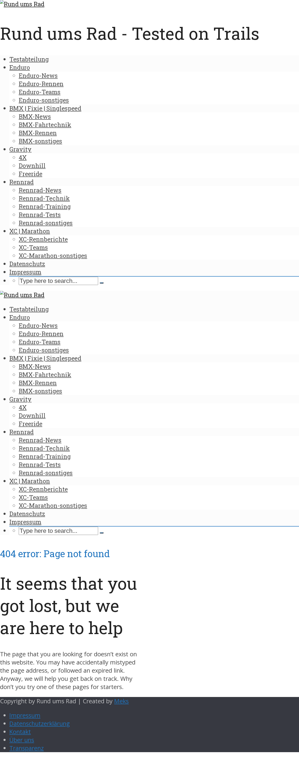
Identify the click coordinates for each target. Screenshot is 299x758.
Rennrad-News (40, 190)
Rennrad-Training (45, 206)
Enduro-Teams (40, 92)
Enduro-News (38, 75)
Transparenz (26, 748)
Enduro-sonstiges (44, 100)
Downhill (32, 166)
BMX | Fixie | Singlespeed (45, 108)
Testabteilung (29, 59)
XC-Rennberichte (43, 239)
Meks (121, 701)
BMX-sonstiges (40, 141)
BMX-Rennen (38, 133)
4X (23, 157)
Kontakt (20, 732)
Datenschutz (27, 264)
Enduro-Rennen (41, 84)
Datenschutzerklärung (39, 723)
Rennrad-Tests (40, 215)
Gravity (20, 149)
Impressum (25, 272)
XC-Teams (33, 247)
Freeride (30, 174)
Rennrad (21, 182)
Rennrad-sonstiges (46, 223)
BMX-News (35, 116)
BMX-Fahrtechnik (45, 125)
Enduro (19, 67)
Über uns (21, 740)
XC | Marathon (29, 231)
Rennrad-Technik (44, 198)
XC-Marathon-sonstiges (53, 256)
